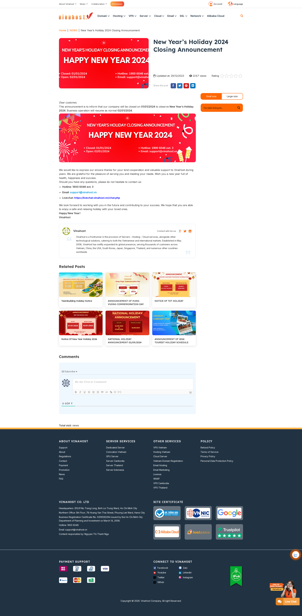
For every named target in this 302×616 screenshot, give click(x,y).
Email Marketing (161, 470)
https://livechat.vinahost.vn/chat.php (97, 197)
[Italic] (80, 392)
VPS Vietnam (160, 447)
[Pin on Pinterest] (186, 86)
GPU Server (112, 456)
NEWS (73, 30)
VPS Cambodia (161, 483)
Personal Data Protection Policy (217, 461)
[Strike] (89, 392)
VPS (131, 15)
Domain (102, 15)
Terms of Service (209, 452)
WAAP (156, 478)
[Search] (241, 16)
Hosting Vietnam (161, 452)
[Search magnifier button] (239, 108)
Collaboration (98, 4)
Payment (63, 465)
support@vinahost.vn (83, 192)
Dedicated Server (115, 447)
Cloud (157, 15)
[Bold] (76, 392)
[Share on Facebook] (173, 86)
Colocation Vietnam (116, 452)
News (82, 4)
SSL (182, 15)
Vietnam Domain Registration (168, 461)
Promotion (117, 4)
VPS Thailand (160, 487)
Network (195, 15)
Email (170, 15)
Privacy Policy (208, 456)
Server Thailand (114, 465)
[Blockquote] (102, 392)
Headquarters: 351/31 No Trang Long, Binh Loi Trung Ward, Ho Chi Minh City (98, 508)
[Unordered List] (98, 392)
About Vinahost (66, 4)
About (62, 452)
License (157, 474)
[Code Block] (106, 392)
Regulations (65, 456)
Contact (63, 461)
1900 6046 (73, 525)
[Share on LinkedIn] (193, 86)
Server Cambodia (115, 461)
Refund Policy (208, 447)
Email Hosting (160, 465)
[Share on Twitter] (179, 86)
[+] (119, 392)
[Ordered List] (93, 392)
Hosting (118, 15)
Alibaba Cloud (215, 15)
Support (63, 447)
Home (62, 30)
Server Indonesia (115, 470)
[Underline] (84, 392)
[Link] (111, 392)
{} (115, 392)
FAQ (61, 478)
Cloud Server (160, 456)
